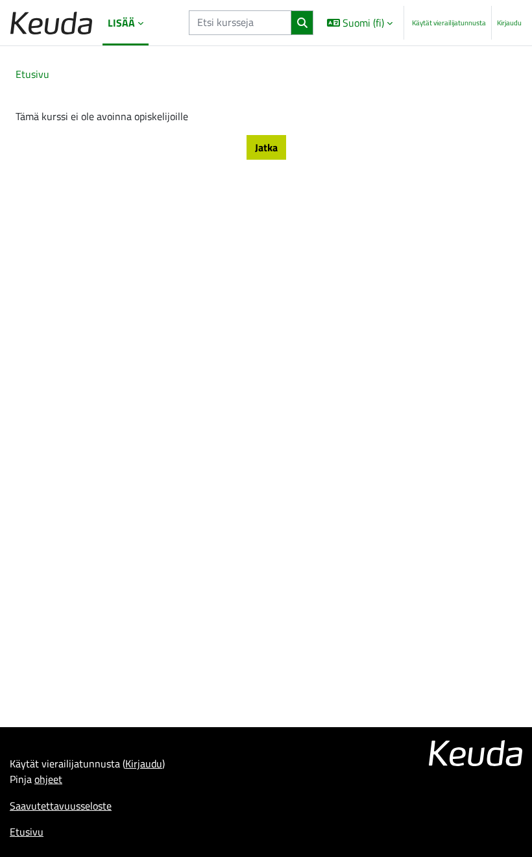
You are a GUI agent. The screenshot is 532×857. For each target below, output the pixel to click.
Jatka (266, 147)
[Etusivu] (51, 23)
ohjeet (48, 779)
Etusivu (32, 74)
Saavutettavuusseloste (61, 806)
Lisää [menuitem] (121, 23)
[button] (360, 22)
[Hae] (302, 22)
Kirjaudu (509, 23)
